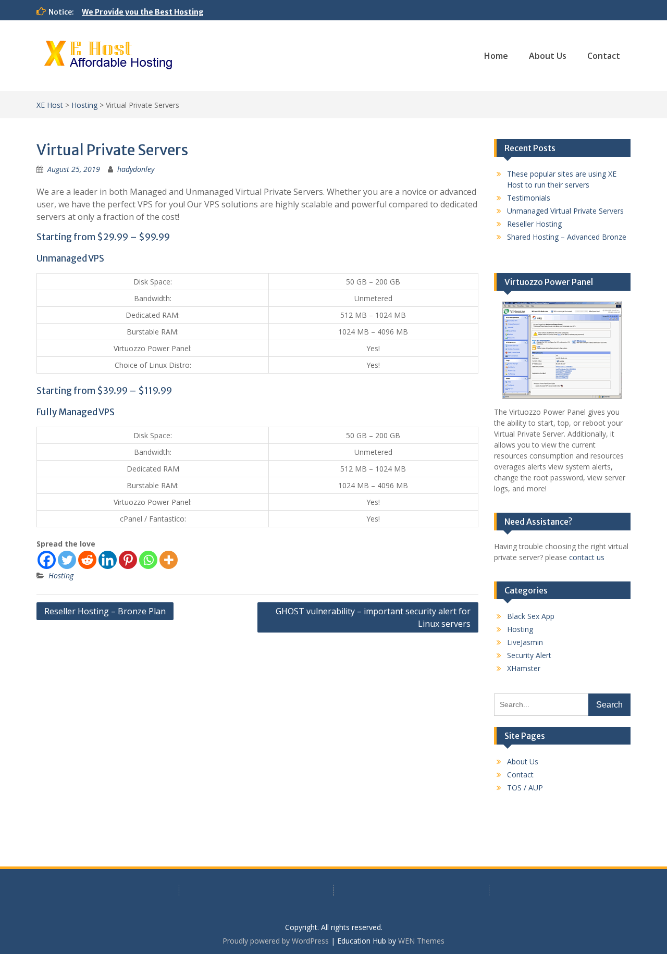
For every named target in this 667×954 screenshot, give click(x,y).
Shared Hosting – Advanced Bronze (566, 237)
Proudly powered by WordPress (276, 941)
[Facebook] (47, 560)
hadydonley (135, 169)
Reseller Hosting (534, 224)
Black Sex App (530, 616)
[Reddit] (87, 560)
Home (496, 55)
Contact (603, 55)
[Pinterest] (128, 560)
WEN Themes (421, 941)
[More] (168, 560)
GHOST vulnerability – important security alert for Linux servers (373, 617)
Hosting (84, 105)
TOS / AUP (525, 787)
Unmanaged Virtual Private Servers (565, 211)
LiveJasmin (525, 642)
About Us (547, 55)
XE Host (49, 105)
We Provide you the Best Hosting (143, 12)
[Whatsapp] (148, 560)
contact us (586, 557)
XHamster (523, 668)
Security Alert (529, 655)
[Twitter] (67, 560)
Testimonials (528, 198)
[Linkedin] (107, 560)
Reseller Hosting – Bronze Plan (105, 611)
